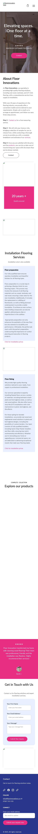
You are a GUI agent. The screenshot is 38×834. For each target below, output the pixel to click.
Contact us (12, 120)
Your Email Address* (14, 713)
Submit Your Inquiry (17, 739)
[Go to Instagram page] (13, 790)
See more (18, 530)
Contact (19, 55)
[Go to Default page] (4, 790)
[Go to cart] (28, 5)
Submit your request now (15, 822)
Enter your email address (11, 812)
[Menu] (34, 6)
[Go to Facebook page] (8, 790)
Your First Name (12, 704)
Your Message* (12, 723)
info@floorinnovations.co (11, 798)
